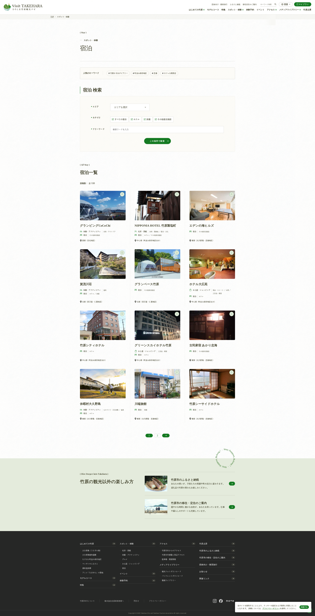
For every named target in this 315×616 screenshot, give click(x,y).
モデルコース (213, 10)
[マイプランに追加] (122, 194)
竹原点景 (307, 10)
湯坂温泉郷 (86, 568)
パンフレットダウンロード (172, 576)
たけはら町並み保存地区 (92, 559)
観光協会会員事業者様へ (114, 601)
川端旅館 (141, 403)
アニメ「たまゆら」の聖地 (92, 572)
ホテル (136, 119)
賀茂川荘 (86, 284)
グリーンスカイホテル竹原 (153, 345)
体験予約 (250, 10)
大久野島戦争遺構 (89, 555)
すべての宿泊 (120, 119)
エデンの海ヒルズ (201, 225)
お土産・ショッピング (131, 564)
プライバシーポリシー (271, 608)
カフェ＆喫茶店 (170, 73)
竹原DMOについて (87, 601)
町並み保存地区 (140, 73)
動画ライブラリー (169, 580)
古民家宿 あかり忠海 (203, 345)
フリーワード (99, 129)
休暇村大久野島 (90, 403)
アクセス (164, 544)
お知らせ (203, 572)
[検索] (275, 4)
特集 (223, 10)
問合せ (136, 601)
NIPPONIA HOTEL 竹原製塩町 (155, 225)
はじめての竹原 (87, 544)
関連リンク (204, 579)
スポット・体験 (127, 544)
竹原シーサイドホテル (204, 403)
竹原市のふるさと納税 (209, 551)
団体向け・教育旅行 (219, 4)
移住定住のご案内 (250, 4)
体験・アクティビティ (131, 555)
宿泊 (124, 568)
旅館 (148, 119)
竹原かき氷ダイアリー (119, 73)
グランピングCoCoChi (95, 225)
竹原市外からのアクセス (171, 550)
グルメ (124, 559)
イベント (261, 10)
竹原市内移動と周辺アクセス (173, 555)
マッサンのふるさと (90, 564)
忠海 (155, 73)
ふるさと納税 (235, 4)
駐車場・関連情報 (169, 559)
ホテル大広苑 (198, 284)
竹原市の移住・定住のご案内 (212, 558)
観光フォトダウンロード (171, 571)
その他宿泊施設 (164, 119)
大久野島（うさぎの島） (92, 550)
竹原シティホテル (92, 345)
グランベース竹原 (147, 284)
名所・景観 (126, 550)
